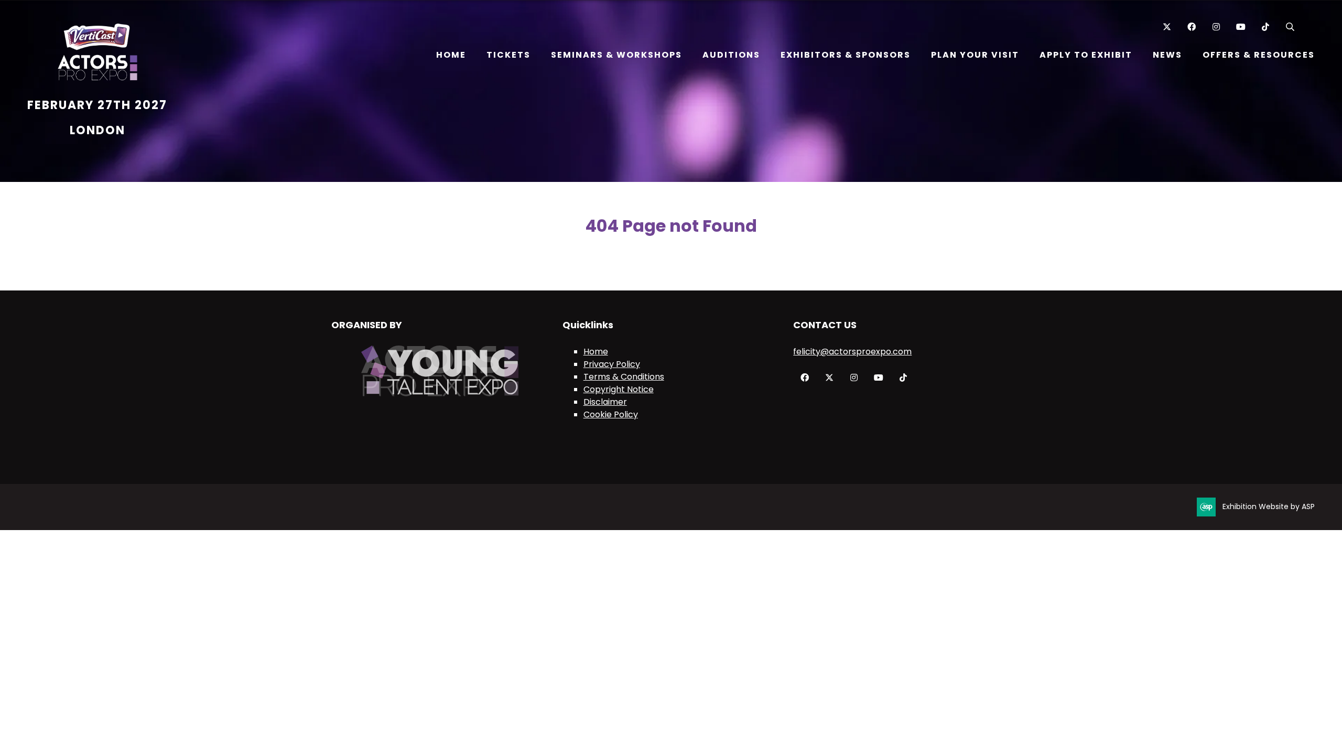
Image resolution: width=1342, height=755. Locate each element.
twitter (829, 377)
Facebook (1191, 27)
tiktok (903, 377)
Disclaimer (605, 402)
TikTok (1265, 27)
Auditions (731, 55)
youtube (878, 377)
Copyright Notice (618, 389)
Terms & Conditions (623, 377)
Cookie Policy (610, 414)
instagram (853, 377)
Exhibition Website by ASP (1268, 506)
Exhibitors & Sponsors (846, 55)
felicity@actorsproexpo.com (852, 352)
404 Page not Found (671, 226)
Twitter (1166, 27)
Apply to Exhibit (1086, 55)
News (1167, 55)
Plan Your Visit (975, 55)
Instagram (1216, 27)
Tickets (508, 55)
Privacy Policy (611, 364)
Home (451, 55)
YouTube (1240, 27)
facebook (804, 377)
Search (1290, 27)
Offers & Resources (1259, 55)
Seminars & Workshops (616, 55)
